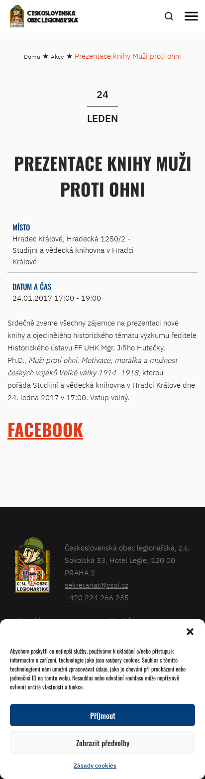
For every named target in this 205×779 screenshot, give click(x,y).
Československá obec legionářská (52, 17)
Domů (32, 56)
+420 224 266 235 (97, 597)
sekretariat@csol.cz (96, 585)
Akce (57, 56)
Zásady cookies (95, 765)
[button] (190, 632)
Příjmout (102, 715)
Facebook (45, 429)
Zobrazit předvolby (102, 742)
